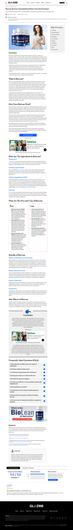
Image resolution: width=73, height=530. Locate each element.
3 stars (10, 488)
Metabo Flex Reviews (40, 266)
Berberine (11, 192)
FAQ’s (53, 47)
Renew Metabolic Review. (30, 187)
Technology (48, 2)
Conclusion (54, 45)
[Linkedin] (59, 517)
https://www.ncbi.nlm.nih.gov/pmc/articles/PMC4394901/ (18, 435)
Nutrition (38, 2)
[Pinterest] (57, 517)
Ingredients (54, 36)
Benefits (53, 41)
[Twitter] (54, 517)
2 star (8, 488)
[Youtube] (62, 517)
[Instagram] (65, 517)
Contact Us (44, 511)
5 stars (12, 488)
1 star (7, 488)
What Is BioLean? (55, 32)
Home (16, 511)
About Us (22, 511)
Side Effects (54, 43)
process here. (16, 20)
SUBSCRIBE (62, 2)
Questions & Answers (28, 468)
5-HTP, (28, 179)
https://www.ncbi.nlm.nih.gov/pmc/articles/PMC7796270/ (22, 441)
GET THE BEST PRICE (28, 135)
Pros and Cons (55, 38)
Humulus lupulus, (21, 169)
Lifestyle (33, 2)
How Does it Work (55, 34)
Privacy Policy (37, 511)
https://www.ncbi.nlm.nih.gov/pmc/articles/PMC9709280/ (18, 445)
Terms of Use (29, 511)
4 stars (11, 488)
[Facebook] (51, 517)
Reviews (42, 2)
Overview (54, 30)
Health (28, 2)
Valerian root (11, 161)
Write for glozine (53, 511)
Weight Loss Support (12, 6)
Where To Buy (55, 49)
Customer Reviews (13, 468)
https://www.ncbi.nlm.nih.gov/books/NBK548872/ (19, 438)
